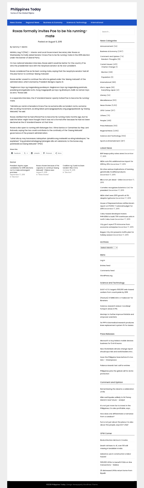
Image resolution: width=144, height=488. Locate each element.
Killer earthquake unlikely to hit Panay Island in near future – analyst (115, 398)
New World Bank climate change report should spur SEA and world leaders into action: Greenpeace (116, 350)
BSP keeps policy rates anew (112, 153)
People (103, 120)
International (97, 22)
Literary (103, 95)
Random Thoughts (109, 59)
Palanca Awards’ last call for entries (115, 365)
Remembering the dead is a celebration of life (117, 390)
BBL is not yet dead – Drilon (111, 180)
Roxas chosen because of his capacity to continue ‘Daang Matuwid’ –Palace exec (47, 167)
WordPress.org (106, 275)
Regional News (32, 22)
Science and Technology (110, 136)
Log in (102, 260)
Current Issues (106, 64)
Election (104, 72)
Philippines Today (26, 9)
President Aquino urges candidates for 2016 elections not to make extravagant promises (21, 168)
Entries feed (105, 265)
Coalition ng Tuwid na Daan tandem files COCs (73, 166)
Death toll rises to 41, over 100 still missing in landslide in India (114, 446)
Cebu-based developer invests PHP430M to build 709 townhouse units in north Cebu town (117, 216)
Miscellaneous (106, 100)
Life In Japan (105, 87)
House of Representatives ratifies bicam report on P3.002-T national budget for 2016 (117, 206)
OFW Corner (105, 110)
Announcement (106, 46)
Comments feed (107, 270)
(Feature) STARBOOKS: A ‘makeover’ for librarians (116, 299)
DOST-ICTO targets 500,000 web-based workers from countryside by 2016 (117, 290)
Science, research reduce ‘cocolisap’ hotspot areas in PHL (115, 307)
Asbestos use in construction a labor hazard (115, 455)
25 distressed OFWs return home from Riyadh (116, 471)
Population (105, 77)
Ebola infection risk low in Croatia (114, 440)
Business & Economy (53, 22)
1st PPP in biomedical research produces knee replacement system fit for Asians (117, 323)
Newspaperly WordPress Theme (85, 484)
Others (103, 115)
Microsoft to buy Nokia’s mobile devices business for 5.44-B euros (116, 341)
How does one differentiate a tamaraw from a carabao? (116, 415)
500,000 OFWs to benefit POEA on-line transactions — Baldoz (116, 463)
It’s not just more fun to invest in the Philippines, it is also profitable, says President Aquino (115, 407)
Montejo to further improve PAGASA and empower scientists (117, 315)
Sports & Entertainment (110, 141)
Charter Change (108, 67)
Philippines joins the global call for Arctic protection (116, 372)
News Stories (16, 22)
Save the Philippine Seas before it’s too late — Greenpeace (116, 358)
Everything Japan (108, 90)
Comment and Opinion (109, 56)
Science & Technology (77, 22)
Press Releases (106, 125)
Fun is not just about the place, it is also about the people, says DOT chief (116, 423)
